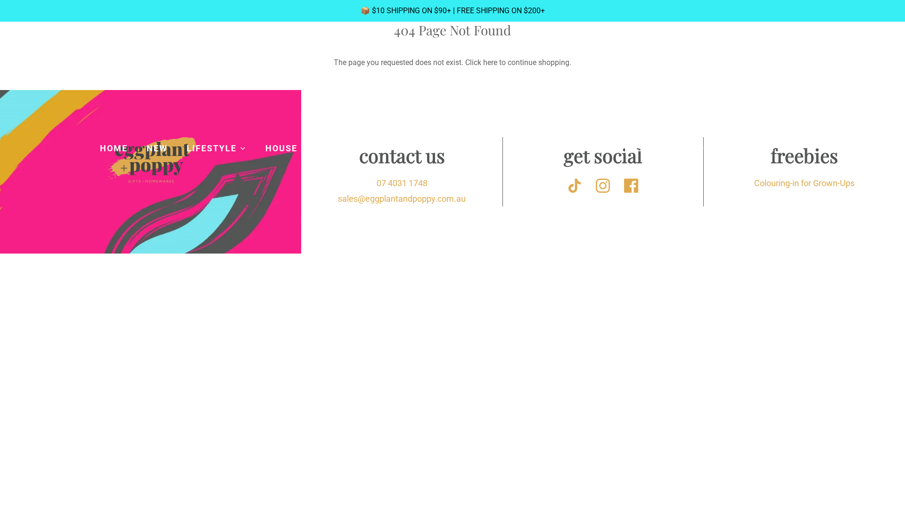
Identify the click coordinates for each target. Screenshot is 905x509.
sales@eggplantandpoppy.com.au (402, 199)
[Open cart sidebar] (823, 73)
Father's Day (772, 148)
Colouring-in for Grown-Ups (804, 183)
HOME (114, 148)
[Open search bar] (798, 74)
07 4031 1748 (402, 183)
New (157, 148)
